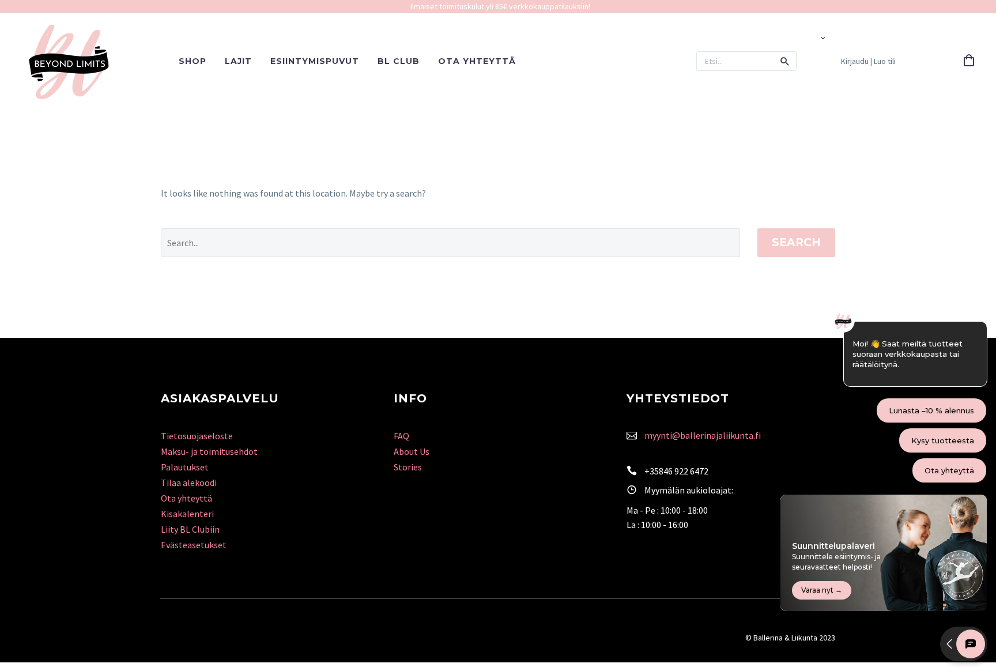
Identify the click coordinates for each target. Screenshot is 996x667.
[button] (785, 61)
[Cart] (969, 61)
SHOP (192, 61)
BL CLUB (399, 61)
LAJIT (238, 61)
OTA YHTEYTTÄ (477, 61)
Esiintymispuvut (314, 61)
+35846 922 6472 (676, 471)
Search (796, 242)
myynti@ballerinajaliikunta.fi (702, 435)
